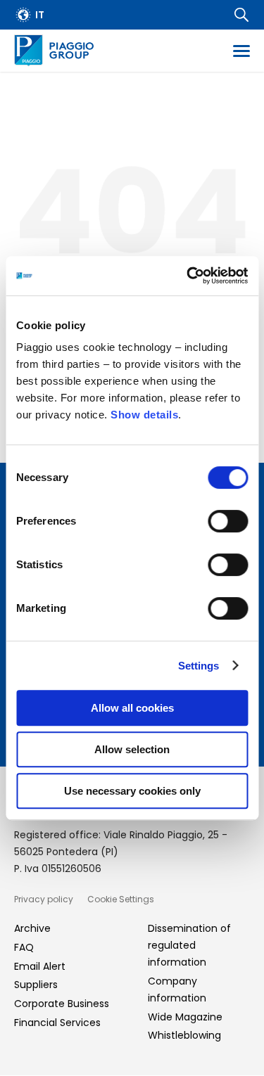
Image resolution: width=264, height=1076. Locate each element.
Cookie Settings (120, 899)
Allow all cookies (132, 708)
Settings (199, 666)
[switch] (228, 521)
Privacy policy (43, 899)
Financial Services (57, 1023)
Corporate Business (61, 1004)
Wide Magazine (185, 1017)
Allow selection (132, 749)
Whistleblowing (184, 1035)
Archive (32, 928)
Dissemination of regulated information (189, 945)
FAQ (24, 947)
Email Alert (39, 966)
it (39, 15)
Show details (144, 415)
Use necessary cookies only (132, 791)
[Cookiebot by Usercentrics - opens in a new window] (188, 276)
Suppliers (36, 985)
